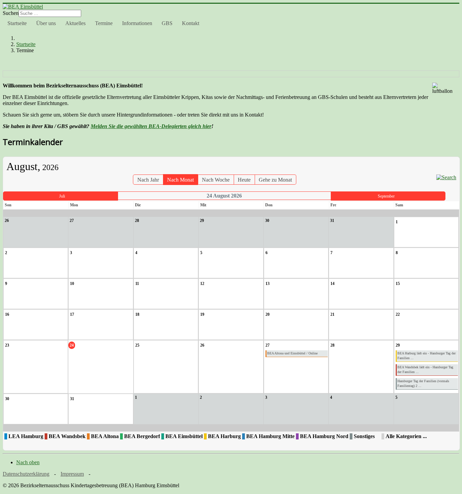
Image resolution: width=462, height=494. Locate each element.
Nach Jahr (148, 180)
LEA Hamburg (25, 436)
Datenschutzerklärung (26, 474)
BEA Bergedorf (142, 436)
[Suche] (446, 177)
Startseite (17, 23)
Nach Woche (216, 180)
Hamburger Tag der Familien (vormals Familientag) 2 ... (423, 383)
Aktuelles (75, 23)
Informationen (137, 23)
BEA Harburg (224, 436)
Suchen (11, 13)
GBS (167, 23)
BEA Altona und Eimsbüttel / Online (292, 353)
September (386, 196)
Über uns (46, 23)
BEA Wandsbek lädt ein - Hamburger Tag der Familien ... (425, 369)
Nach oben (28, 462)
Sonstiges (364, 436)
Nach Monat (180, 180)
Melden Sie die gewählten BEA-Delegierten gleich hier (151, 126)
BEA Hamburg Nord (324, 436)
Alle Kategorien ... (406, 436)
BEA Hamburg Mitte (270, 436)
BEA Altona (105, 436)
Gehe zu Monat (275, 180)
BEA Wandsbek (67, 436)
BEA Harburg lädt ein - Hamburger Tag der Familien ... (426, 355)
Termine (104, 23)
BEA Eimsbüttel (184, 436)
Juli (62, 196)
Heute (244, 180)
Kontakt (190, 23)
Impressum (72, 474)
